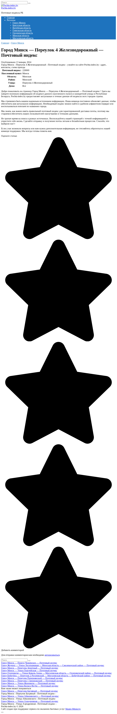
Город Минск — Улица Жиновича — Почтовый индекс (28, 683)
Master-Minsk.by (73, 709)
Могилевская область (23, 38)
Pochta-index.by (8, 8)
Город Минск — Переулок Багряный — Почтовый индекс (29, 691)
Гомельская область (22, 30)
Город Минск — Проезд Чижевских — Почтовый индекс (29, 663)
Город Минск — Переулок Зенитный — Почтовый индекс (29, 668)
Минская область (21, 35)
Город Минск (19, 23)
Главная (11, 17)
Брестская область (21, 25)
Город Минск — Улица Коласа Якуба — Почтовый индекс (29, 686)
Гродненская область (23, 33)
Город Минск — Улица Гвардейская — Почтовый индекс (29, 670)
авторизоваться (52, 655)
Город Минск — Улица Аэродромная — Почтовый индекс (29, 701)
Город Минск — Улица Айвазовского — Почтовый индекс (30, 696)
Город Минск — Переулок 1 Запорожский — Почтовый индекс (32, 681)
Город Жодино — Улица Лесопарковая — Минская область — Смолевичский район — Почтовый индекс (52, 665)
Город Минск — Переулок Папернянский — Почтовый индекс (32, 678)
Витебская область (22, 28)
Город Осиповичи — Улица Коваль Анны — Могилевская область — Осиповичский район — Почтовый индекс (56, 673)
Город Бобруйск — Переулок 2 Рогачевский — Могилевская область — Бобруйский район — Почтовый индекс (56, 675)
